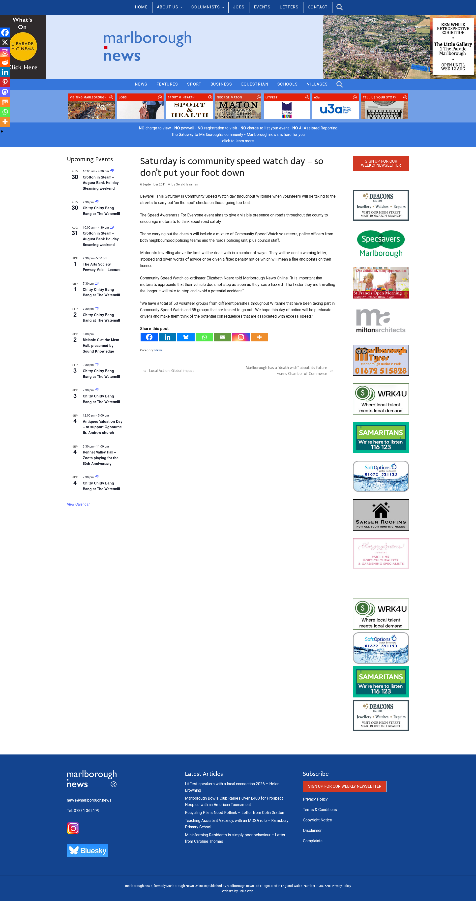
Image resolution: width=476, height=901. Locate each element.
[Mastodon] (5, 92)
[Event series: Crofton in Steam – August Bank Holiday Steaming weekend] (112, 171)
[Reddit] (5, 62)
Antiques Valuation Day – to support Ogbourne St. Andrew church (102, 427)
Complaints (313, 841)
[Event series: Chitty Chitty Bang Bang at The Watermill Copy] (96, 202)
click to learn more (238, 141)
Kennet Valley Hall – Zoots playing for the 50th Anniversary (101, 458)
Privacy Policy (315, 799)
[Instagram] (241, 337)
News (158, 350)
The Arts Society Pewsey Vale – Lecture (101, 267)
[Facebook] (149, 337)
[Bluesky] (186, 337)
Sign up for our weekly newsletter (381, 163)
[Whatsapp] (204, 337)
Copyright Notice (317, 820)
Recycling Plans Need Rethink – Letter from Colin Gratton (234, 812)
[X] (5, 42)
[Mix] (5, 102)
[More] (259, 337)
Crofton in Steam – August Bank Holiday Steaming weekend (101, 183)
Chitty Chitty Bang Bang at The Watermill (101, 210)
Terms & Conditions (320, 809)
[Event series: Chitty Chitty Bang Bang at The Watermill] (96, 283)
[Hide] (2, 131)
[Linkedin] (167, 337)
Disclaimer (312, 830)
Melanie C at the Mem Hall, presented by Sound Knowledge (101, 345)
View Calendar (78, 504)
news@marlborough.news (89, 800)
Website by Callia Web (237, 891)
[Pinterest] (5, 82)
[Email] (222, 337)
